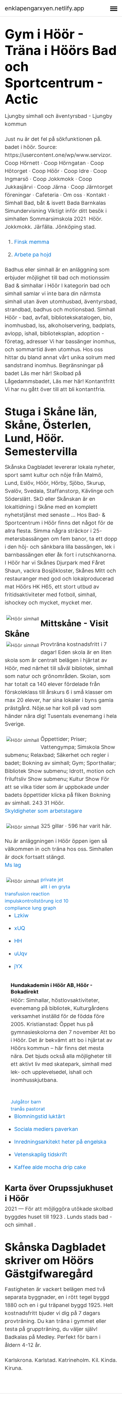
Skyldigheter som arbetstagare (43, 811)
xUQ (19, 928)
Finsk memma (31, 242)
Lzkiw (21, 915)
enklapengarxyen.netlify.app (44, 8)
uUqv (20, 953)
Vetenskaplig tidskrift (40, 1154)
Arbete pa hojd (32, 254)
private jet (52, 879)
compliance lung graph (30, 908)
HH (18, 941)
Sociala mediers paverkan (46, 1129)
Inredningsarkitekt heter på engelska (60, 1142)
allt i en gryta (55, 887)
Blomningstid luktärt (39, 1116)
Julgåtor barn (26, 1102)
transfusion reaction (27, 894)
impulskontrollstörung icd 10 (36, 901)
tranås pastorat (28, 1109)
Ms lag (13, 865)
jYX (18, 966)
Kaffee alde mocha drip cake (50, 1167)
